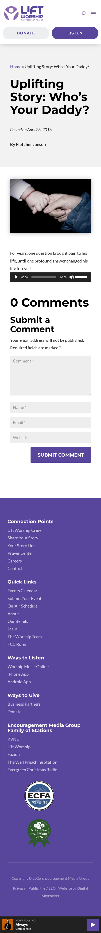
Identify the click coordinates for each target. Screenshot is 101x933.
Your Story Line (21, 545)
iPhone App (18, 674)
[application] (50, 277)
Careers (15, 560)
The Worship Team (25, 636)
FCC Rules (17, 644)
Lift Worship (19, 746)
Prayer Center (20, 553)
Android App (19, 681)
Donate (26, 33)
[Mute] (71, 277)
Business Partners (24, 704)
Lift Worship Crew (24, 530)
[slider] (82, 276)
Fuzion (14, 754)
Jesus (13, 628)
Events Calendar (22, 590)
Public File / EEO (42, 888)
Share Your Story (23, 537)
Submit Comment (61, 455)
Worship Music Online (28, 666)
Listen (75, 33)
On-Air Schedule (23, 605)
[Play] (16, 277)
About (13, 613)
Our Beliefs (18, 621)
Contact (15, 568)
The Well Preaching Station (32, 762)
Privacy (19, 888)
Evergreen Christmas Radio (32, 769)
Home (15, 66)
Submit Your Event (25, 598)
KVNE (13, 739)
